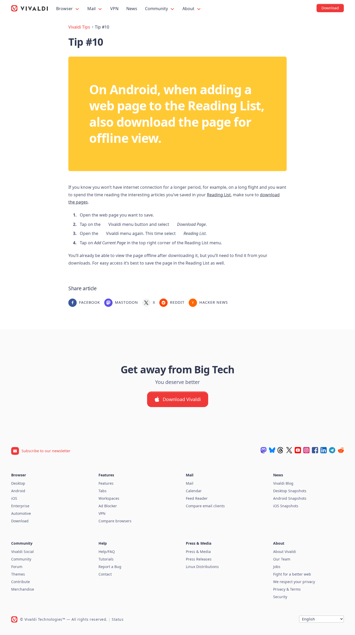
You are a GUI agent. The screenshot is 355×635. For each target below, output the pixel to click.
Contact (105, 574)
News (131, 8)
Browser (65, 8)
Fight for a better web (292, 574)
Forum (16, 566)
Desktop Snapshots (289, 490)
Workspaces (108, 498)
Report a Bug (109, 566)
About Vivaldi (284, 551)
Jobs (276, 566)
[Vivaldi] (29, 8)
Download (20, 520)
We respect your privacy (294, 581)
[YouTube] (298, 450)
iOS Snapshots (285, 505)
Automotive (21, 513)
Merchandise (22, 589)
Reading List (219, 195)
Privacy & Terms (287, 589)
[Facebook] (315, 450)
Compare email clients (205, 505)
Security (280, 596)
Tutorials (106, 559)
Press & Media (198, 551)
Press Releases (199, 559)
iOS (14, 498)
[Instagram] (306, 450)
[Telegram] (332, 450)
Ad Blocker (107, 505)
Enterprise (20, 505)
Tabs (102, 490)
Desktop (18, 483)
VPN (114, 8)
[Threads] (281, 450)
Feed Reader (197, 498)
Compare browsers (115, 520)
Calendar (194, 490)
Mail (92, 8)
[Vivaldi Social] (263, 450)
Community (157, 8)
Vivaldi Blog (283, 483)
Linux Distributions (202, 566)
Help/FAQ (106, 551)
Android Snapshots (289, 498)
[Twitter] (289, 450)
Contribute (20, 581)
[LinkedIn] (323, 450)
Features (106, 483)
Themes (18, 574)
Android (18, 490)
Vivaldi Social (22, 551)
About (188, 8)
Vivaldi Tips (79, 27)
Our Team (281, 559)
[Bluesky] (272, 450)
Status (117, 619)
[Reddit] (341, 450)
